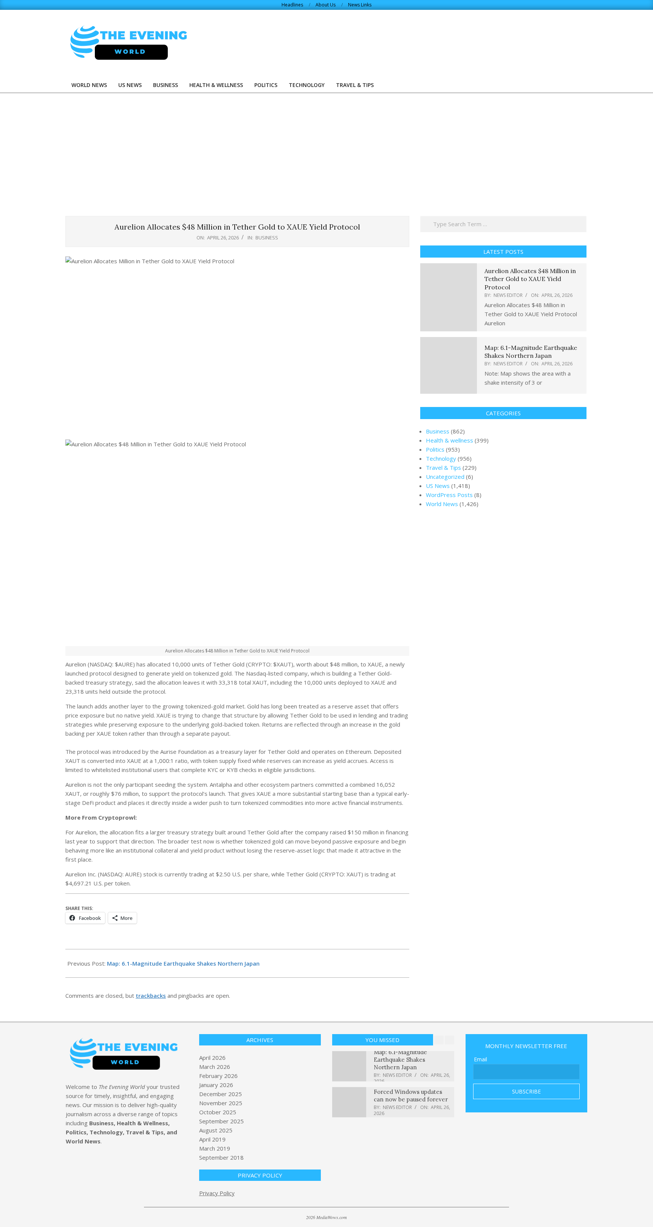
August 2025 (215, 1130)
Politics (435, 449)
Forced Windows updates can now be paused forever (411, 1095)
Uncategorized (445, 476)
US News (438, 485)
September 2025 (221, 1121)
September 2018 (221, 1157)
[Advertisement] (326, 150)
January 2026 (216, 1085)
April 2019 (212, 1139)
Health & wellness (449, 440)
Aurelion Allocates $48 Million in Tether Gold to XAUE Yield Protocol (530, 279)
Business (266, 237)
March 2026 (214, 1066)
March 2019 (214, 1148)
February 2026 (218, 1075)
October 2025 (217, 1112)
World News (442, 504)
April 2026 (212, 1057)
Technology (441, 458)
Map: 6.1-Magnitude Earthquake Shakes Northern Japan (183, 963)
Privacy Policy (217, 1193)
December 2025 (220, 1094)
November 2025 (220, 1103)
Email (480, 1059)
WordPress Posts (449, 495)
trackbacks (151, 995)
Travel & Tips (443, 467)
